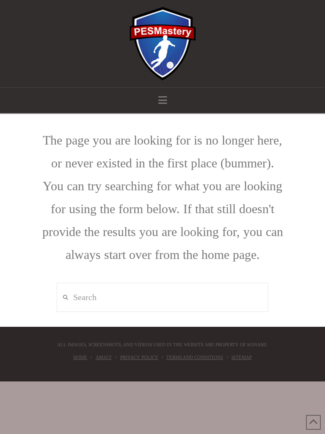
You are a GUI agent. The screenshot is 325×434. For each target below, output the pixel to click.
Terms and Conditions (194, 357)
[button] (162, 100)
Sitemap (241, 357)
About (104, 357)
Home (80, 357)
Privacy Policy (139, 357)
